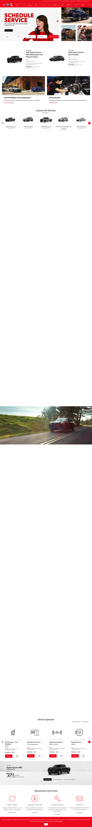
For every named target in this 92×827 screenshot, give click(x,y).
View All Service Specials (76, 727)
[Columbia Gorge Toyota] (8, 4)
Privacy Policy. (59, 821)
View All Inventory (45, 118)
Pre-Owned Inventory (69, 44)
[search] (90, 5)
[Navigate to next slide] (59, 27)
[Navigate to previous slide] (1, 27)
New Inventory (69, 23)
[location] (77, 1)
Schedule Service (85, 44)
